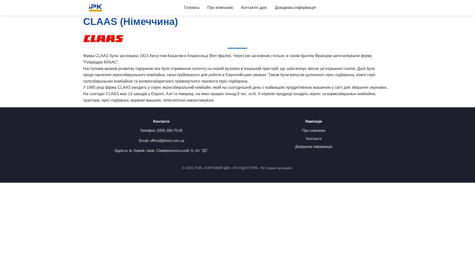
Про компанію (220, 7)
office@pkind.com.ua (167, 140)
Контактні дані (254, 7)
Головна (191, 7)
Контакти (313, 138)
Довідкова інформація (295, 7)
